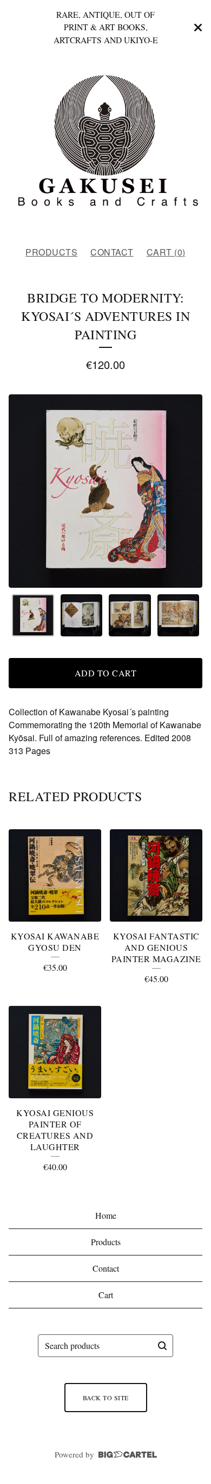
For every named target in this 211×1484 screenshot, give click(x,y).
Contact (112, 252)
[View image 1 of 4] (33, 615)
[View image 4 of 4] (178, 615)
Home (105, 1215)
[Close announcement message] (198, 27)
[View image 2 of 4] (82, 615)
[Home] (105, 146)
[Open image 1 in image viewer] (105, 491)
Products (51, 252)
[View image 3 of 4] (130, 615)
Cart (105, 1294)
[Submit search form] (162, 1345)
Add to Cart (106, 673)
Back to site (106, 1397)
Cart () (166, 252)
